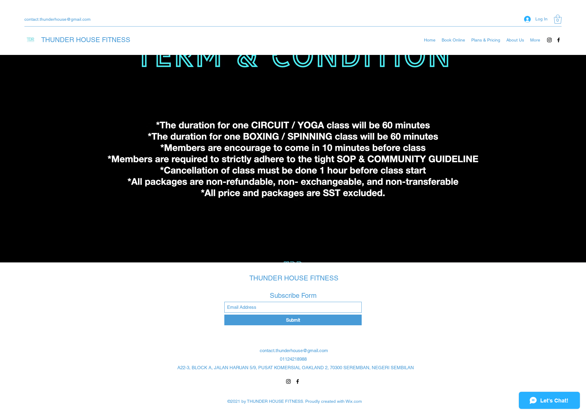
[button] (558, 19)
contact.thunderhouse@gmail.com (57, 19)
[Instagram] (549, 40)
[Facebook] (558, 40)
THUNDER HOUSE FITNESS (85, 40)
